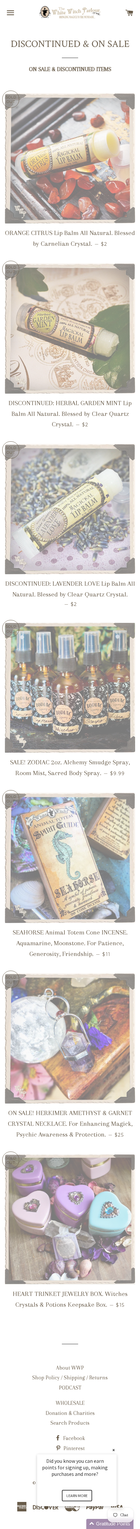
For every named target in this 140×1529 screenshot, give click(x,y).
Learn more (77, 1495)
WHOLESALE (70, 1403)
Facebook (73, 1438)
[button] (84, 1524)
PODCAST (70, 1388)
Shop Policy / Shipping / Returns (70, 1378)
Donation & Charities (70, 1413)
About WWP (70, 1368)
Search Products (70, 1423)
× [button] (113, 1450)
